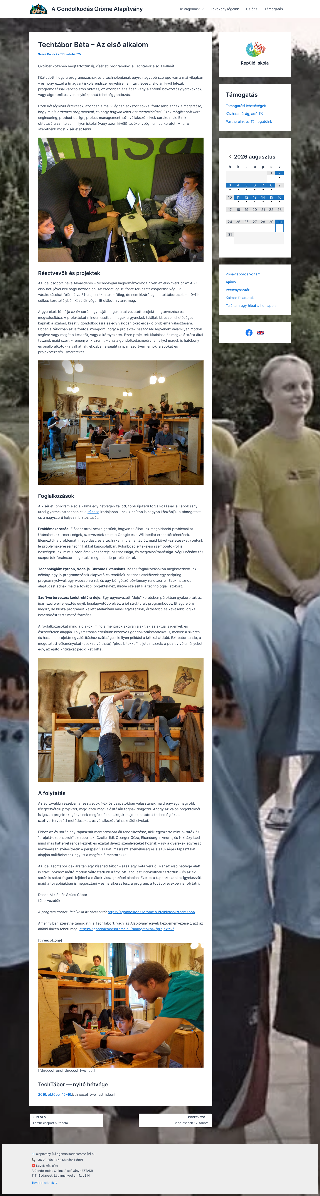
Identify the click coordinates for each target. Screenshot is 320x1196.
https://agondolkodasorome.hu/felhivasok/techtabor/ (151, 912)
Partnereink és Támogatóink (249, 121)
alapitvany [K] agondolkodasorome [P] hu (65, 1154)
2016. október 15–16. (55, 1094)
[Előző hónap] (230, 157)
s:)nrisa (93, 512)
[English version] (260, 332)
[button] (202, 9)
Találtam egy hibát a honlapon (251, 305)
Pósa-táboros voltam (243, 274)
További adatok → (45, 1182)
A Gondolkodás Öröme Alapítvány (97, 8)
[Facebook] (249, 332)
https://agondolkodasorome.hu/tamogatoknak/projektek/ (126, 929)
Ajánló (231, 282)
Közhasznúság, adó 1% (244, 113)
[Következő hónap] (279, 157)
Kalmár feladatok (240, 297)
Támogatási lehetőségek (246, 106)
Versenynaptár (237, 290)
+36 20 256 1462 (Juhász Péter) (59, 1160)
